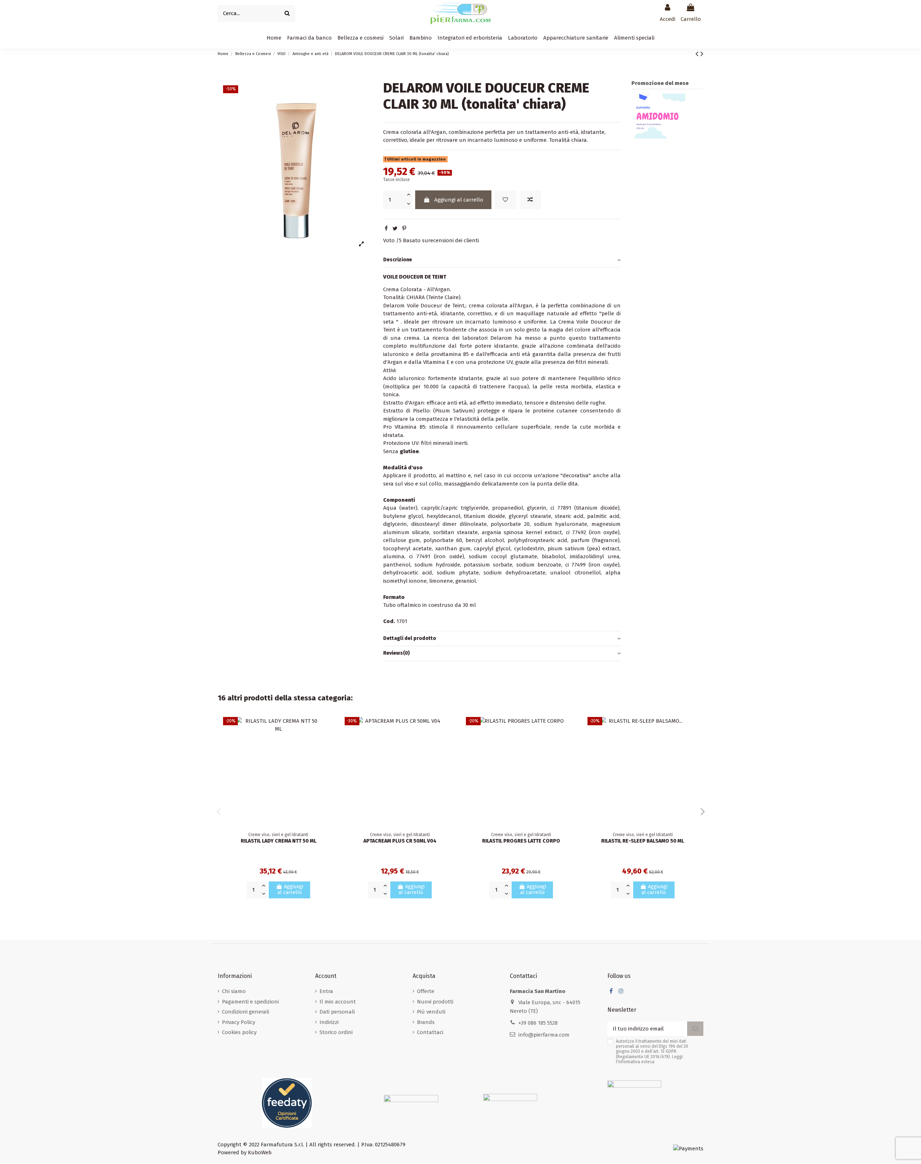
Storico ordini (336, 1032)
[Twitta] (395, 228)
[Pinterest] (404, 228)
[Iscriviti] (695, 1028)
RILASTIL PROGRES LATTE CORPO (521, 841)
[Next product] (701, 54)
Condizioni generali (245, 1012)
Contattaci (430, 1032)
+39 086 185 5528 (538, 1023)
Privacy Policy (238, 1022)
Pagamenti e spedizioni (250, 1001)
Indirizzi (329, 1022)
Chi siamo (234, 991)
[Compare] (328, 740)
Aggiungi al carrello (458, 200)
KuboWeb (260, 1152)
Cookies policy (239, 1032)
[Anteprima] (328, 753)
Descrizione (397, 260)
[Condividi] (386, 228)
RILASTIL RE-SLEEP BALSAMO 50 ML (642, 841)
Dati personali (337, 1012)
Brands (426, 1022)
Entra (326, 991)
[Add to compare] (530, 199)
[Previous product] (697, 54)
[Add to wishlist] (505, 199)
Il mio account (337, 1001)
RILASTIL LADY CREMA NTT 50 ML (278, 841)
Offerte (425, 991)
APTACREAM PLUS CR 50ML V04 (399, 841)
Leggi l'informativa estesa (649, 1059)
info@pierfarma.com (544, 1035)
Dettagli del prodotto (409, 638)
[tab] (502, 260)
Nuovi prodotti (435, 1001)
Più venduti (431, 1012)
